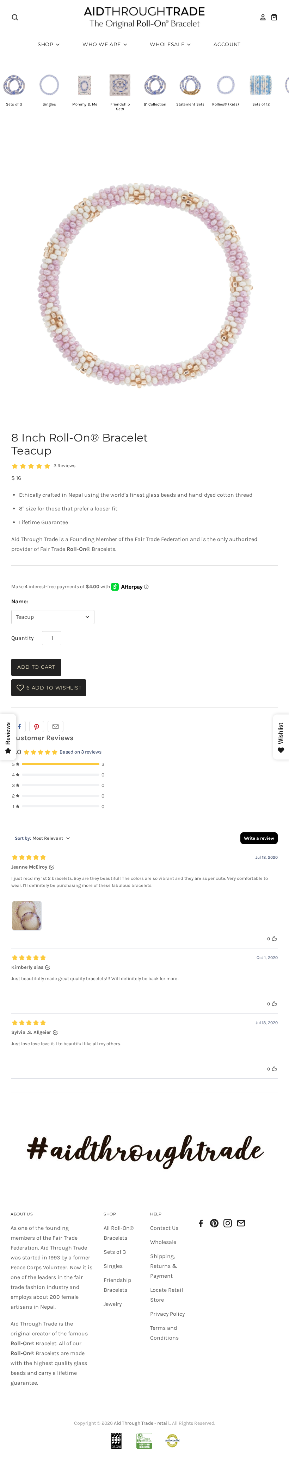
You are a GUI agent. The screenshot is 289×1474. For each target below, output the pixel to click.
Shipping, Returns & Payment (163, 1266)
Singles (113, 1266)
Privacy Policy (167, 1313)
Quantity (22, 638)
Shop (46, 44)
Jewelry (113, 1304)
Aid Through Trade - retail (141, 1423)
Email (55, 726)
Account (227, 44)
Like (19, 726)
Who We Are (102, 44)
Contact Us (164, 1228)
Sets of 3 (115, 1252)
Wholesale (168, 44)
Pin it (36, 726)
